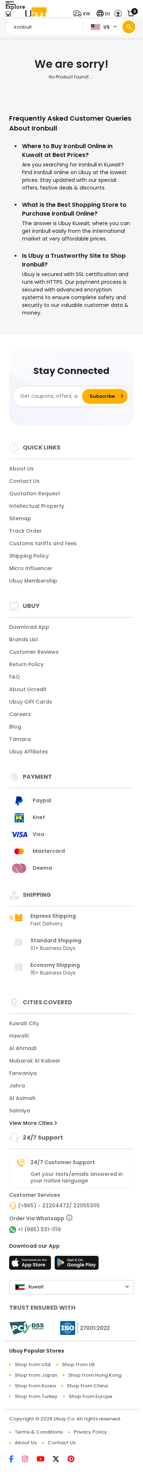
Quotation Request (34, 493)
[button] (83, 13)
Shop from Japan (36, 1375)
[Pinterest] (74, 1459)
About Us (21, 468)
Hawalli (19, 1035)
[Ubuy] (36, 13)
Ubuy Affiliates (28, 751)
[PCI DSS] (26, 1328)
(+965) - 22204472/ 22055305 (59, 1205)
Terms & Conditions (39, 1431)
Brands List (23, 639)
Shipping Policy (29, 556)
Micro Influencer (30, 568)
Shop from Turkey (36, 1396)
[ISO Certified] (81, 1327)
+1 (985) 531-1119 (39, 1229)
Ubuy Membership (33, 580)
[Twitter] (60, 1459)
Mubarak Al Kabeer (34, 1060)
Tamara (20, 739)
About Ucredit (28, 689)
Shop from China (87, 1385)
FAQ (14, 677)
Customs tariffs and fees (43, 543)
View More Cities (31, 1123)
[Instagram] (29, 1459)
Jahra (17, 1085)
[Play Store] (77, 1265)
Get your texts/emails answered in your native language (76, 1177)
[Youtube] (45, 1459)
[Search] (128, 27)
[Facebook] (15, 1459)
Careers (20, 714)
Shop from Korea (35, 1385)
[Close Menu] (8, 15)
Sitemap (20, 518)
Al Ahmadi (22, 1048)
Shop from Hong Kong (94, 1375)
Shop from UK (78, 1364)
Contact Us (24, 481)
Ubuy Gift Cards (30, 701)
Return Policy (26, 664)
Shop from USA (33, 1364)
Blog (15, 726)
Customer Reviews (34, 652)
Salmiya (19, 1110)
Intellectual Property (36, 506)
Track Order (25, 531)
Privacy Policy (90, 1431)
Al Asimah (22, 1098)
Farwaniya (23, 1073)
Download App (29, 627)
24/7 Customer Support (62, 1162)
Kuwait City (24, 1023)
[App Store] (31, 1265)
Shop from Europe (90, 1396)
